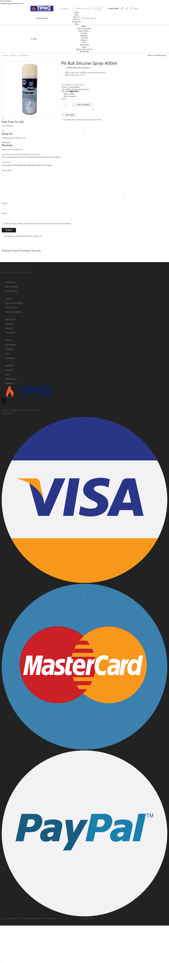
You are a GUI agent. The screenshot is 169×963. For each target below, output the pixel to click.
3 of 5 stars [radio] (27, 165)
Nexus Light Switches (84, 49)
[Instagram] (34, 39)
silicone (80, 89)
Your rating (6, 162)
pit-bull (74, 89)
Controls (84, 33)
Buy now (70, 115)
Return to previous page (157, 55)
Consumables (23, 55)
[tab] (63, 142)
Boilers (83, 26)
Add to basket (83, 105)
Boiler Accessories (84, 28)
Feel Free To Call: (13, 122)
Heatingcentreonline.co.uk (68, 918)
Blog (76, 24)
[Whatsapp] (36, 39)
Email (5, 213)
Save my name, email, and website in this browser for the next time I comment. (37, 223)
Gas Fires (84, 38)
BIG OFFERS (84, 52)
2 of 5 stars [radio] (16, 165)
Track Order (113, 8)
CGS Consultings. (101, 918)
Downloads (76, 22)
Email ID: (7, 133)
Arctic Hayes (84, 45)
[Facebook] (31, 39)
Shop (76, 15)
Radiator (84, 40)
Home (76, 12)
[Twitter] (33, 39)
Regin (84, 47)
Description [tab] (6, 142)
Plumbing (83, 35)
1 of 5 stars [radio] (6, 165)
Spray (86, 89)
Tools (84, 42)
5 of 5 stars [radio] (47, 165)
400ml (68, 89)
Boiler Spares (84, 31)
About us (76, 17)
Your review (7, 170)
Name (5, 203)
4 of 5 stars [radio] (37, 165)
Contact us (76, 19)
